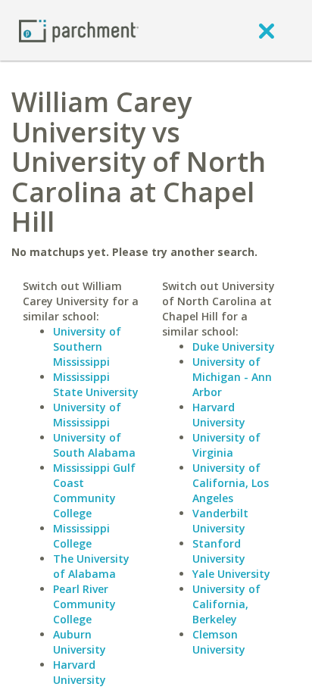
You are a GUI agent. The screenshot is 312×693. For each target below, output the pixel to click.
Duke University (233, 346)
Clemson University (218, 642)
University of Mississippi (87, 414)
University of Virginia (226, 445)
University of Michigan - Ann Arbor (232, 376)
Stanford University (218, 551)
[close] (266, 30)
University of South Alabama (94, 445)
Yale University (231, 574)
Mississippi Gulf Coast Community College (94, 490)
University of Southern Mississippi (87, 346)
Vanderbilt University (220, 520)
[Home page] (79, 30)
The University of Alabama (91, 566)
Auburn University (79, 642)
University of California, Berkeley (226, 604)
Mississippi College (81, 536)
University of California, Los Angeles (230, 482)
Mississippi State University (96, 384)
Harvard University (79, 672)
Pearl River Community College (84, 604)
